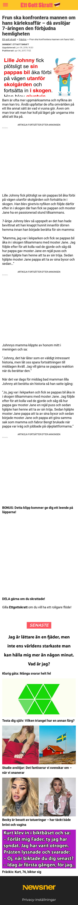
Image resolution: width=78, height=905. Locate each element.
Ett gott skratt (9, 39)
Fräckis (22, 39)
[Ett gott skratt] (39, 5)
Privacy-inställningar (39, 900)
